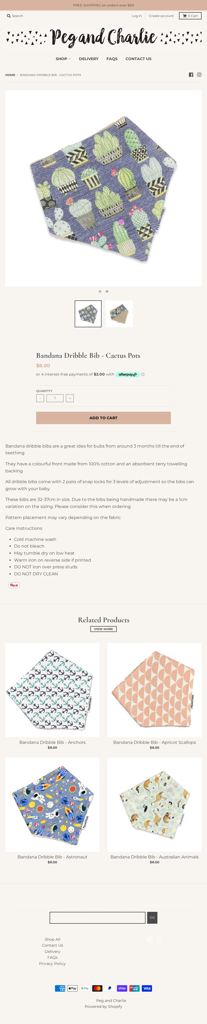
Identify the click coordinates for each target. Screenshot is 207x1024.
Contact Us (52, 945)
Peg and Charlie (111, 1000)
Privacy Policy (52, 963)
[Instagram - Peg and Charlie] (199, 74)
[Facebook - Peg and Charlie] (191, 74)
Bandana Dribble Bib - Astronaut (53, 857)
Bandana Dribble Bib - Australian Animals (155, 857)
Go (152, 917)
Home (10, 75)
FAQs (52, 957)
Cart (193, 16)
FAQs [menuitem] (112, 58)
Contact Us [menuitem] (138, 58)
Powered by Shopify (103, 1006)
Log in (137, 16)
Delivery (52, 951)
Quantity (44, 391)
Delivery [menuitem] (88, 58)
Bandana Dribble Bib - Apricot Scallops (154, 742)
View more (103, 629)
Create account (161, 16)
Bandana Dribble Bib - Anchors (52, 742)
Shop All (52, 939)
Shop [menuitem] (61, 58)
